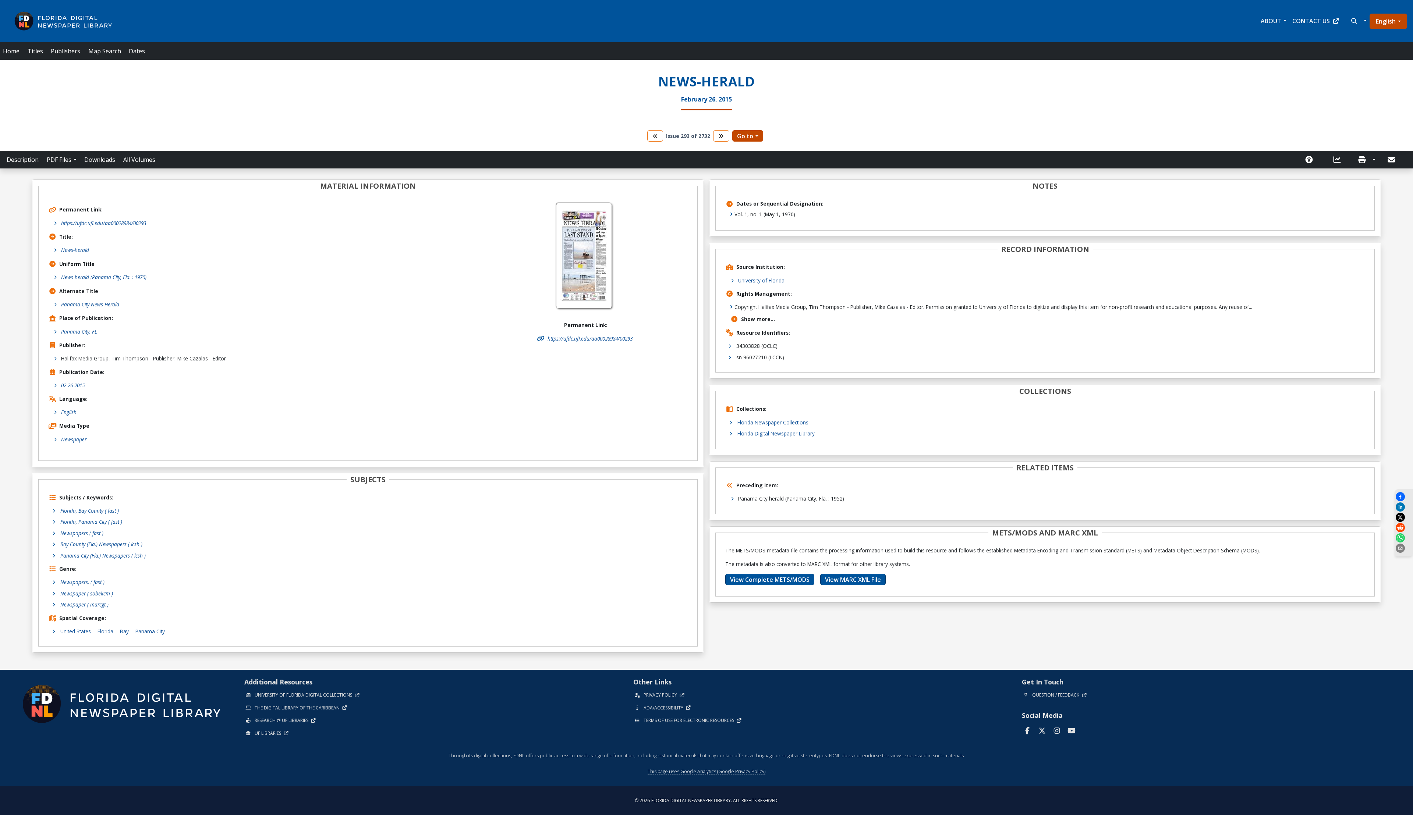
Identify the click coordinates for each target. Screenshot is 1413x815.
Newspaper (73, 439)
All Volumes (139, 160)
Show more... (758, 319)
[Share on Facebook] (1404, 496)
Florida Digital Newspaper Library (776, 433)
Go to (745, 136)
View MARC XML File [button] (853, 580)
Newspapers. (82, 582)
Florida (105, 631)
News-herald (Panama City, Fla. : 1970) (103, 277)
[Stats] (1339, 159)
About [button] (1271, 21)
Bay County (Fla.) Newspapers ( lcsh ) (101, 544)
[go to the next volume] (721, 136)
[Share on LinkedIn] (1404, 507)
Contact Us (1311, 21)
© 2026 (707, 800)
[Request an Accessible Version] (1311, 159)
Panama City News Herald (90, 304)
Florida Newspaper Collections (772, 422)
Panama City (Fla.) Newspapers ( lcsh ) (103, 555)
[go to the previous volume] (655, 136)
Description (23, 160)
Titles (35, 51)
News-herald (75, 249)
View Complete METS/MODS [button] (770, 580)
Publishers (65, 51)
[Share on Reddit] (1404, 527)
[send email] (1404, 548)
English (1386, 21)
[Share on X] (1404, 517)
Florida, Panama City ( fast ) (91, 521)
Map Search (104, 51)
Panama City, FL (79, 331)
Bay (124, 631)
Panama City (150, 631)
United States (75, 631)
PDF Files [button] (59, 160)
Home (11, 51)
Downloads (99, 160)
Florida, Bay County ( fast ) (89, 510)
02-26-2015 (73, 385)
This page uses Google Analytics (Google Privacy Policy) (706, 771)
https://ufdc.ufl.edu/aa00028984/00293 (103, 223)
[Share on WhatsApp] (1404, 537)
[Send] (1392, 159)
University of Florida (761, 280)
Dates (137, 51)
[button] (1358, 21)
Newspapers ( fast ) (81, 533)
